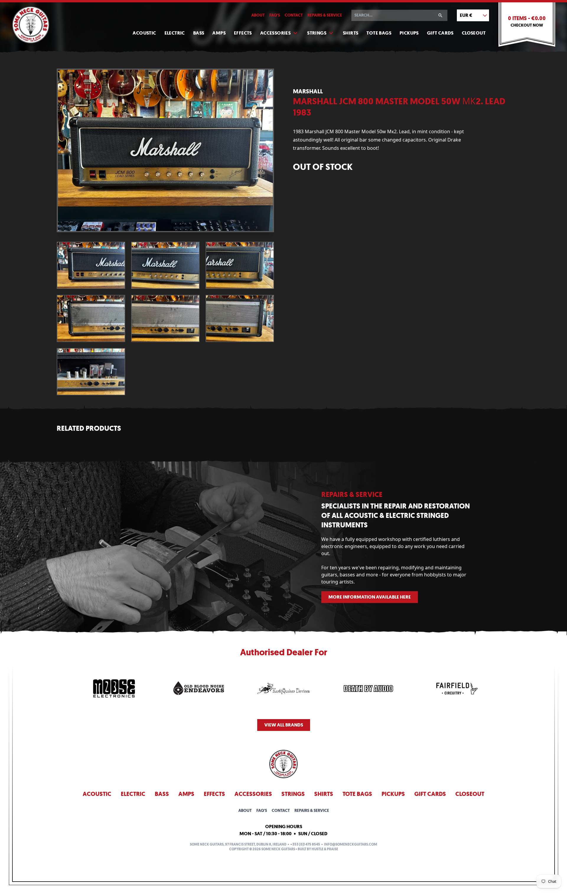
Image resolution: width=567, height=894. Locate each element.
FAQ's (274, 15)
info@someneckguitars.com (350, 844)
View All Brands (283, 725)
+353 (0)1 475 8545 (305, 844)
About (258, 15)
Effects (243, 33)
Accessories (275, 33)
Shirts (350, 33)
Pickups (409, 33)
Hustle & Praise (325, 849)
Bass (198, 33)
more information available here (369, 597)
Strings (316, 33)
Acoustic (144, 33)
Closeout (473, 33)
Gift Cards (440, 33)
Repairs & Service (324, 15)
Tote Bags (378, 33)
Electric (174, 33)
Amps (219, 33)
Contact (294, 15)
